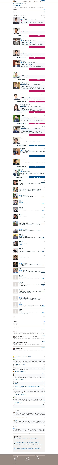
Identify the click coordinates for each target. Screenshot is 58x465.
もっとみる (29, 433)
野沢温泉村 (32, 438)
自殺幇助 (25, 448)
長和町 (38, 442)
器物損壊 (38, 448)
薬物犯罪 (27, 449)
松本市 (23, 40)
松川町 (38, 444)
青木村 (36, 442)
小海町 (20, 442)
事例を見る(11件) (27, 42)
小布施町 (24, 438)
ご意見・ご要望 (27, 457)
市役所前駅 (26, 19)
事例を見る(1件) (27, 64)
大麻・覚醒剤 (29, 449)
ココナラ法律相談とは (16, 457)
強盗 (31, 448)
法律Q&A (15, 458)
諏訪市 (17, 444)
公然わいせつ (18, 448)
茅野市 (22, 444)
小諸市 (16, 442)
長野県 (21, 19)
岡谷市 (21, 195)
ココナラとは (15, 460)
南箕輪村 (34, 444)
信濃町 (33, 438)
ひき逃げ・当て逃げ (20, 449)
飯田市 (23, 62)
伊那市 (19, 444)
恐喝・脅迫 (32, 449)
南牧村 (23, 442)
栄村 (37, 438)
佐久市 (17, 442)
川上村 (22, 442)
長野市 (23, 19)
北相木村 (27, 442)
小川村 (35, 438)
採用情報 (38, 458)
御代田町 (33, 442)
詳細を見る (43, 183)
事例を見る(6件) (27, 97)
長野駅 (24, 270)
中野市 (17, 438)
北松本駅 (24, 297)
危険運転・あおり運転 (24, 449)
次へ (43, 316)
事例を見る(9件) (27, 86)
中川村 (35, 444)
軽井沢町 (31, 442)
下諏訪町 (24, 444)
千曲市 (20, 438)
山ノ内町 (27, 438)
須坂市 (16, 438)
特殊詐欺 (30, 448)
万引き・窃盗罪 (27, 448)
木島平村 (22, 202)
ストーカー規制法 (36, 449)
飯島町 (32, 444)
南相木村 (25, 442)
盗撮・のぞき (15, 448)
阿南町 (42, 444)
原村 (27, 444)
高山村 (25, 438)
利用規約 (26, 458)
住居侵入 (40, 448)
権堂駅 (24, 263)
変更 (44, 9)
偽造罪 (36, 448)
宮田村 (37, 444)
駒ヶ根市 (21, 444)
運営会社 (38, 457)
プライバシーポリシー (27, 459)
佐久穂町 (29, 442)
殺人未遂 (23, 448)
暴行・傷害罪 (20, 448)
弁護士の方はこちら (43, 0)
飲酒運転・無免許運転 (16, 449)
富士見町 (26, 444)
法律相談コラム (15, 459)
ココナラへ (14, 0)
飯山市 (19, 438)
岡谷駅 (24, 195)
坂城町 (22, 438)
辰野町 (29, 444)
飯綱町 (36, 438)
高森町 (40, 444)
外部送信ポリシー (27, 460)
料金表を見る (31, 42)
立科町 (35, 442)
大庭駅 (26, 40)
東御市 (19, 442)
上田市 (21, 304)
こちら (24, 15)
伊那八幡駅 (26, 62)
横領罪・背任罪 (33, 448)
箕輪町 (30, 444)
